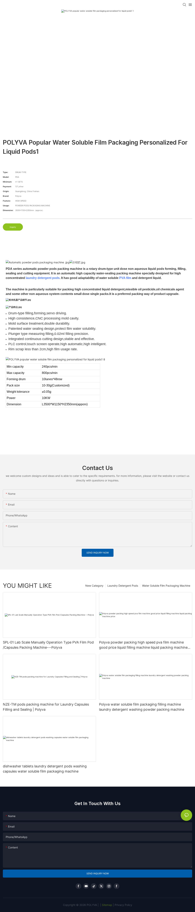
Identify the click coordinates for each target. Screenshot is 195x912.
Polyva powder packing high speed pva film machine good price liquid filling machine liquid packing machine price (143, 645)
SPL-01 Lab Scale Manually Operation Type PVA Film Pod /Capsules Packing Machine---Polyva (48, 644)
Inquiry (13, 227)
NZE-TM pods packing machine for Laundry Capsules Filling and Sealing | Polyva (46, 706)
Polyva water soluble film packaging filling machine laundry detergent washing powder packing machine (141, 706)
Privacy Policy (123, 904)
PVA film (125, 278)
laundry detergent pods (43, 278)
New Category (94, 585)
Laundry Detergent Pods (122, 585)
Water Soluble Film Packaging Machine (166, 585)
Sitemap (106, 904)
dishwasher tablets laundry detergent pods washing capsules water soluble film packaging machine (45, 768)
